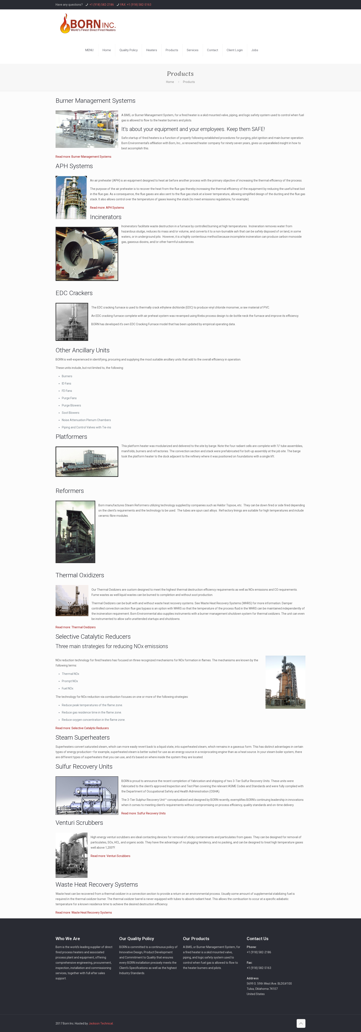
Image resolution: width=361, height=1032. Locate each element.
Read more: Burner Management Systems (83, 156)
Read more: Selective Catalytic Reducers (82, 728)
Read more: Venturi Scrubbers (110, 856)
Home (170, 82)
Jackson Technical (101, 1023)
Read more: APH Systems (107, 207)
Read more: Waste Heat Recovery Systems (84, 912)
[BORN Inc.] (88, 23)
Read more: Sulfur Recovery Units (143, 813)
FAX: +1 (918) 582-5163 (135, 4)
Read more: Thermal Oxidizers (76, 627)
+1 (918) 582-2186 (101, 4)
